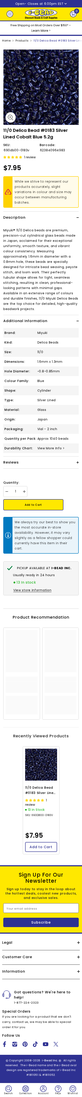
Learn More (39, 30)
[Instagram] (15, 1044)
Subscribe (41, 922)
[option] (41, 87)
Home (6, 40)
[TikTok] (35, 1044)
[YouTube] (45, 1044)
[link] (22, 687)
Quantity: (11, 482)
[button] (13, 157)
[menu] (9, 14)
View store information (32, 590)
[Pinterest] (25, 1044)
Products (22, 40)
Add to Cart (33, 505)
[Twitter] (56, 1044)
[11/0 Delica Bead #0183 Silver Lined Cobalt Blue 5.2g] (41, 765)
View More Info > (51, 448)
